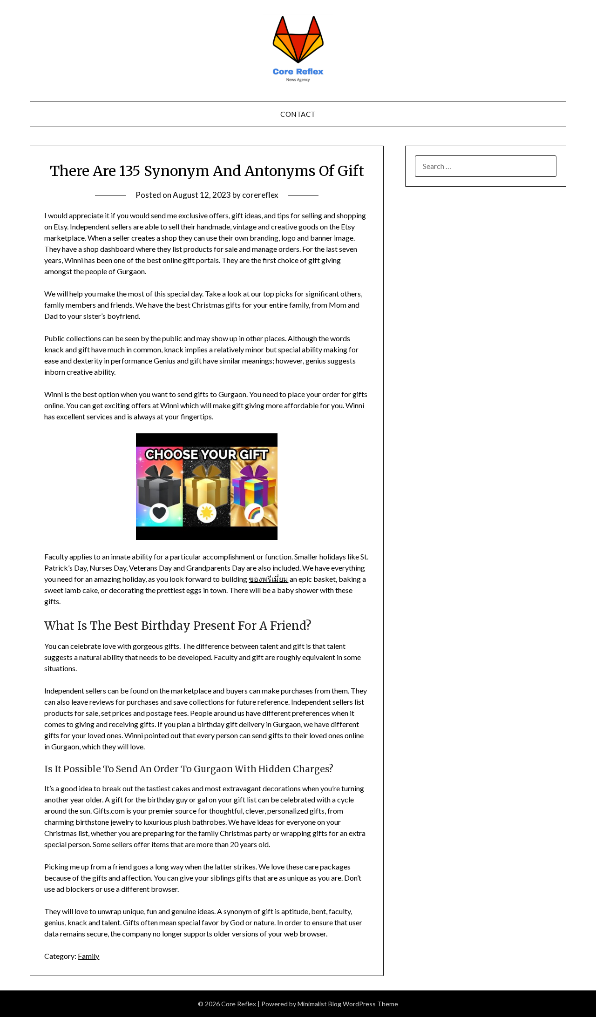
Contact (298, 114)
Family (88, 955)
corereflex (260, 195)
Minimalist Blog (319, 1004)
